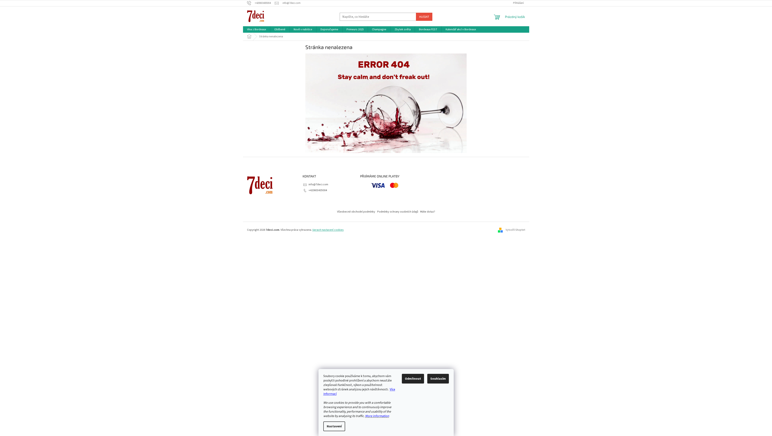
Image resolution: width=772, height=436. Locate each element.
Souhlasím (438, 378)
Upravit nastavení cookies (328, 230)
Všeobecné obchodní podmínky (356, 212)
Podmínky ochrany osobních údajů (397, 212)
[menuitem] (256, 29)
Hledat (424, 16)
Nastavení (334, 426)
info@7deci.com (318, 184)
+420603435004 (318, 190)
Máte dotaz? (427, 212)
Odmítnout (413, 378)
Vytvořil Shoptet (515, 230)
